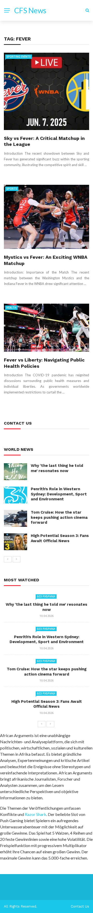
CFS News (30, 10)
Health (11, 307)
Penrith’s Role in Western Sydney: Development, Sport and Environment (59, 494)
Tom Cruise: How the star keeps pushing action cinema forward (59, 517)
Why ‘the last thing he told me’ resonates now (57, 468)
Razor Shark (35, 814)
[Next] (16, 559)
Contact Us (80, 906)
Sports (11, 188)
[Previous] (8, 559)
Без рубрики (46, 596)
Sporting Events (18, 56)
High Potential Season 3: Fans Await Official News (60, 538)
